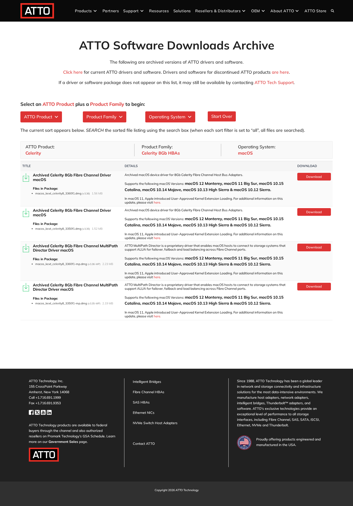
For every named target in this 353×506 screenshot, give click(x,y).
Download (314, 177)
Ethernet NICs (143, 412)
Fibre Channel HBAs (148, 392)
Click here (73, 72)
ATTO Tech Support (274, 82)
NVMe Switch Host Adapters (155, 423)
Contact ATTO (144, 443)
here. (157, 202)
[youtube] (44, 412)
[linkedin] (49, 412)
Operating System (168, 117)
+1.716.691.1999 (48, 397)
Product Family (102, 117)
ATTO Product (39, 117)
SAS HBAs (141, 402)
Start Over (221, 116)
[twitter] (38, 412)
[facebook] (32, 412)
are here (280, 72)
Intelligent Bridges (147, 382)
